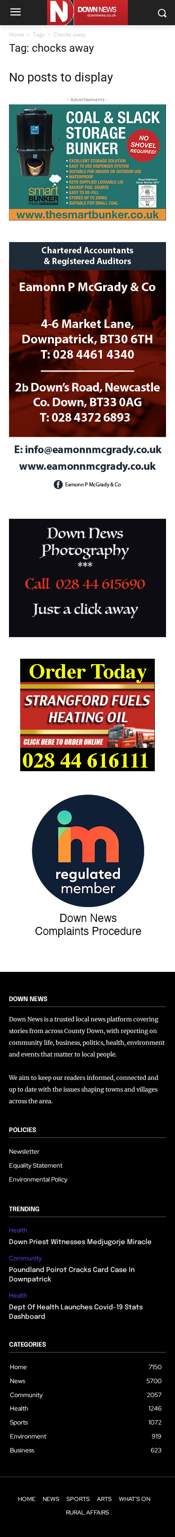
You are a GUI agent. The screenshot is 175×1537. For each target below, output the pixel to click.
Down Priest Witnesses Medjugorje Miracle (80, 1242)
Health (18, 1230)
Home (16, 34)
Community (25, 1258)
